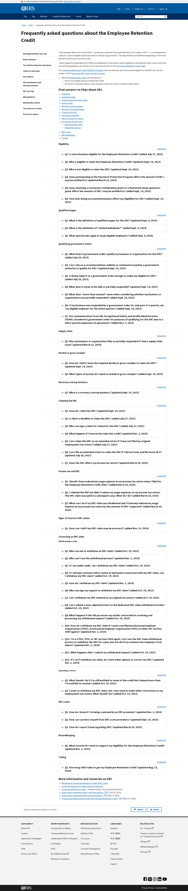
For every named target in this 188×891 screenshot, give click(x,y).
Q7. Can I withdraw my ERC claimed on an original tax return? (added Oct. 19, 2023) (112, 597)
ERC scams (66, 132)
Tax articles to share (32, 108)
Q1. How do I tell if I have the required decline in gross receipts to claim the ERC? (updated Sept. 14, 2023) (111, 364)
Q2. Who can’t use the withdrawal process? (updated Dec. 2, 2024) (102, 558)
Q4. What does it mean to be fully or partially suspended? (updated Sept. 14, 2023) (111, 287)
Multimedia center (31, 102)
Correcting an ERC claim (72, 121)
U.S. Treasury (145, 828)
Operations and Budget (31, 838)
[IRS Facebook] (145, 878)
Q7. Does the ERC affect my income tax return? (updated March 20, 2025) (106, 463)
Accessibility (161, 888)
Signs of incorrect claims (72, 118)
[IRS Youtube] (164, 878)
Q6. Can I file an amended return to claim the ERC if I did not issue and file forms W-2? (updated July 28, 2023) (113, 453)
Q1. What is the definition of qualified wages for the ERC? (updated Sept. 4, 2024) (111, 220)
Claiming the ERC (69, 112)
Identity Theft (87, 833)
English (138, 9)
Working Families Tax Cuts (35, 53)
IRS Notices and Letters (91, 828)
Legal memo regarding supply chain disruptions (85, 792)
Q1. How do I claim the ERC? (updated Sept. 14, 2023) (95, 411)
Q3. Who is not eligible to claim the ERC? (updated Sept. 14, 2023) (102, 169)
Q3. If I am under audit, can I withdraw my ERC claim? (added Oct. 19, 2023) (107, 565)
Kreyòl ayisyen (116, 859)
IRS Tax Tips (28, 91)
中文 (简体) (115, 833)
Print (156, 809)
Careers (24, 833)
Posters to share (30, 114)
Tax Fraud (85, 843)
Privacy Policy (148, 888)
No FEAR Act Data (58, 853)
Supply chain (67, 103)
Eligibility (66, 94)
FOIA (53, 848)
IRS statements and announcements (32, 84)
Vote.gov (144, 851)
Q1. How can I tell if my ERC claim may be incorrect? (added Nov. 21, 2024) (107, 528)
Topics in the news (31, 71)
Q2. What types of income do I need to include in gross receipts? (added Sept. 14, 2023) (114, 374)
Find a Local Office (29, 853)
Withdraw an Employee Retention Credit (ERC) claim (85, 783)
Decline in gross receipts (72, 106)
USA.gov (143, 841)
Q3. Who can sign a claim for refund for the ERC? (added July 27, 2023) (104, 426)
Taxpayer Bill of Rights (61, 828)
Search (165, 16)
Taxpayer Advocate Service (62, 833)
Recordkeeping (68, 135)
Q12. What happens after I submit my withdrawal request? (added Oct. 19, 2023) (110, 652)
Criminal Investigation (91, 848)
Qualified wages (69, 97)
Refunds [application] (43, 16)
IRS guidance (29, 97)
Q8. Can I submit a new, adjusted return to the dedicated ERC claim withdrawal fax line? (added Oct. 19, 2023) (115, 606)
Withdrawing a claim (78, 77)
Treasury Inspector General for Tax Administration (152, 835)
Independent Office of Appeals (64, 838)
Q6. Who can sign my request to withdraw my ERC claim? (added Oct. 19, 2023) (109, 590)
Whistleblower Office (90, 853)
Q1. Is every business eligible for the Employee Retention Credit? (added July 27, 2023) (114, 154)
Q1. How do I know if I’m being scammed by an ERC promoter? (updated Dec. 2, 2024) (113, 712)
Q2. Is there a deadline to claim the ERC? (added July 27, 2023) (100, 418)
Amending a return (73, 127)
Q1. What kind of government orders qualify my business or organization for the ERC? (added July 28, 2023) (114, 255)
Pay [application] (33, 16)
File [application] (25, 16)
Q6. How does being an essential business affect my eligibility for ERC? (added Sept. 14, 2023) (114, 200)
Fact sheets (28, 76)
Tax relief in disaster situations (37, 65)
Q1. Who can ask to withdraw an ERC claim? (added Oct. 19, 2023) (102, 551)
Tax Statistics (27, 843)
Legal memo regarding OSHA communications (84, 795)
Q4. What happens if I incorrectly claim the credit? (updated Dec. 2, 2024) (106, 433)
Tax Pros (151, 9)
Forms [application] (78, 16)
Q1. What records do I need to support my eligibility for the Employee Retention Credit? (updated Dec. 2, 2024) (115, 747)
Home (24, 25)
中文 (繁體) (115, 838)
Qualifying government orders (75, 100)
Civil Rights (56, 843)
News (128, 9)
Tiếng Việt (114, 853)
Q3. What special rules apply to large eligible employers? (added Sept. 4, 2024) (109, 235)
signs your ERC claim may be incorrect (88, 73)
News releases (29, 59)
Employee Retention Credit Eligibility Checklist (83, 70)
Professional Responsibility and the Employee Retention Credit (92, 798)
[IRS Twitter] (150, 878)
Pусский (114, 848)
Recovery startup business (73, 109)
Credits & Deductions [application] (61, 16)
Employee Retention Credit (129, 66)
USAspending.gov (147, 846)
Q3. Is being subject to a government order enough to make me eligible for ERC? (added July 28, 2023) (111, 277)
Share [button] (140, 809)
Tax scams (85, 838)
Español (114, 828)
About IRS (25, 828)
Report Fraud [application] (92, 16)
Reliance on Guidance (60, 859)
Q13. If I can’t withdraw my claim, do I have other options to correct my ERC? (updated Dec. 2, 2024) (114, 661)
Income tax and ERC (70, 115)
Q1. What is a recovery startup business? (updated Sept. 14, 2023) (102, 392)
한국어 (113, 843)
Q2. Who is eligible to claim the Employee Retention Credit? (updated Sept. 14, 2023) (113, 162)
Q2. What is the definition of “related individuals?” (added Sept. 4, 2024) (106, 228)
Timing (65, 138)
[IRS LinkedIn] (159, 878)
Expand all (161, 148)
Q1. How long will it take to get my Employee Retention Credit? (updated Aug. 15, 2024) (111, 769)
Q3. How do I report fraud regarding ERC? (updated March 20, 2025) (103, 727)
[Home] (28, 7)
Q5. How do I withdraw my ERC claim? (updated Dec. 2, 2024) (99, 583)
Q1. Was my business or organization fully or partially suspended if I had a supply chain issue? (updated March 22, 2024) (114, 343)
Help (118, 9)
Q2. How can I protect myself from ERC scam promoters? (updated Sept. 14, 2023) (111, 719)
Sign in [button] (162, 9)
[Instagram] (155, 878)
